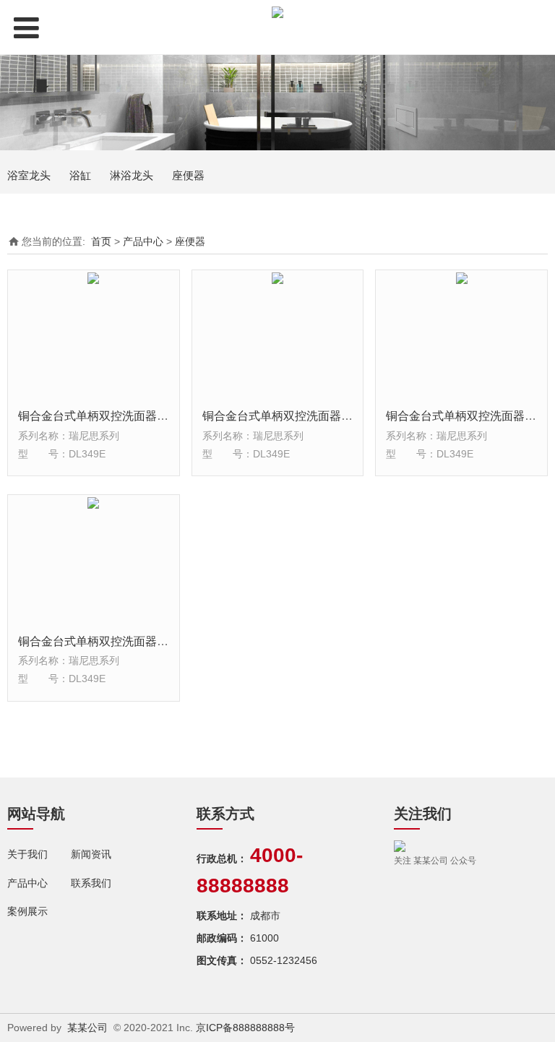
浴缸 (80, 175)
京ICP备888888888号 (245, 1027)
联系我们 (91, 883)
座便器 (188, 175)
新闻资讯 (91, 854)
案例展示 (27, 911)
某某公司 (87, 1027)
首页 (101, 241)
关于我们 (27, 854)
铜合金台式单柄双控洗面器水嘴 (99, 415)
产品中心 (143, 241)
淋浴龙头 (131, 175)
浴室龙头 (29, 175)
